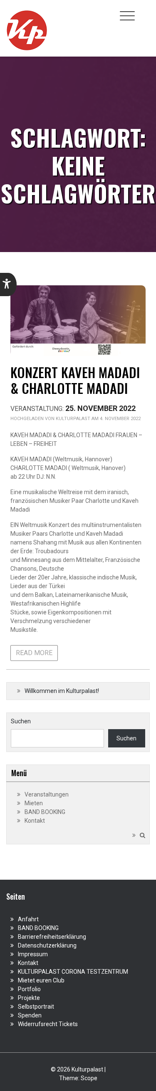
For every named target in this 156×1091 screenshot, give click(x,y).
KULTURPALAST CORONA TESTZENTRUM (73, 971)
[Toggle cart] (145, 11)
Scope (89, 1078)
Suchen (21, 721)
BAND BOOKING (45, 812)
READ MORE (34, 653)
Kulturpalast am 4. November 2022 (98, 418)
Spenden (30, 1015)
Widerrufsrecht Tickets (48, 1024)
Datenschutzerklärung (47, 945)
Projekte (29, 998)
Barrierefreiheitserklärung (52, 936)
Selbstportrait (36, 1006)
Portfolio (29, 989)
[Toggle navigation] (127, 15)
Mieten (34, 803)
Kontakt (35, 820)
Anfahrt (28, 919)
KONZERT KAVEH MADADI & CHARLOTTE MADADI (75, 380)
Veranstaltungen (47, 794)
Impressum (33, 954)
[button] (8, 284)
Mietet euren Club (41, 980)
